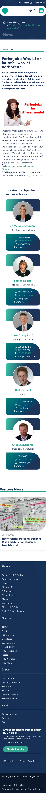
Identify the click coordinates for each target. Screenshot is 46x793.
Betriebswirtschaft (10, 579)
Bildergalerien (8, 642)
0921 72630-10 (25, 292)
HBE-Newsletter (9, 658)
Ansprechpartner (10, 714)
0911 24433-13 (24, 456)
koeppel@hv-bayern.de (22, 300)
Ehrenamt (6, 686)
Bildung (5, 599)
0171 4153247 (24, 350)
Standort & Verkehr (11, 587)
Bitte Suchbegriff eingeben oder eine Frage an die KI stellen (35, 10)
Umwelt (5, 583)
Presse (5, 654)
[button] (41, 10)
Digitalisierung (8, 595)
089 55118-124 (24, 237)
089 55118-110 (24, 346)
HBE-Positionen (9, 650)
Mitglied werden (9, 698)
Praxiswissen (8, 634)
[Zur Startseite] (10, 11)
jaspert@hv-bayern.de (21, 410)
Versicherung (8, 603)
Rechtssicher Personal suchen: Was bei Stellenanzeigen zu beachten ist (21, 542)
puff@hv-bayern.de (27, 356)
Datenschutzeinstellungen (14, 789)
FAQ (4, 722)
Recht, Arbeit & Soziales (13, 575)
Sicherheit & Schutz (11, 607)
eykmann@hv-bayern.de (22, 245)
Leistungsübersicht (11, 682)
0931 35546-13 (25, 401)
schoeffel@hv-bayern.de (22, 464)
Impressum (7, 785)
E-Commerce (8, 591)
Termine (5, 626)
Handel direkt (8, 646)
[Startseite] (4, 22)
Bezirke (5, 690)
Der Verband (8, 678)
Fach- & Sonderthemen (13, 611)
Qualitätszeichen (10, 694)
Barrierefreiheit (35, 789)
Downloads (7, 638)
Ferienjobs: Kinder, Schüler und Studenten (18, 167)
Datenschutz (19, 785)
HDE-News (7, 662)
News (4, 630)
